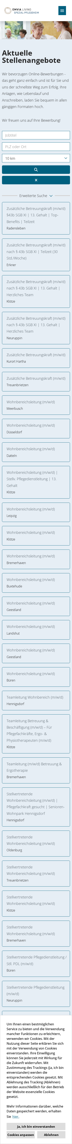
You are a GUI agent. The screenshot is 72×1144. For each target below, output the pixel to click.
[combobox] (36, 158)
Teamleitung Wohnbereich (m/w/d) (35, 697)
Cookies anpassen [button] (20, 1135)
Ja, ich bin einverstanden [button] (36, 1126)
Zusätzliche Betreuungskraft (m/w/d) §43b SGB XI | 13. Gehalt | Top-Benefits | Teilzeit (36, 215)
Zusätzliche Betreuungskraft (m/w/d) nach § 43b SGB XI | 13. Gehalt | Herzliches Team (36, 288)
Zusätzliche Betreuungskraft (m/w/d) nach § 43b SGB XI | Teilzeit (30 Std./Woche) (36, 251)
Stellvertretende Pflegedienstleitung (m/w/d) (35, 990)
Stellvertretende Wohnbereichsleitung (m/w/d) (31, 840)
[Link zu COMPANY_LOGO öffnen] (21, 10)
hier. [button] (15, 1116)
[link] (36, 218)
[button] (36, 195)
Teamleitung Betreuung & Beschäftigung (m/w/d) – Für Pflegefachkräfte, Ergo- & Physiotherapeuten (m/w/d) (29, 730)
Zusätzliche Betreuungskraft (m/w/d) (36, 354)
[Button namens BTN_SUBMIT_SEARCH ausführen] (36, 169)
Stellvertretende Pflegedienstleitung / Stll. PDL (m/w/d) (37, 960)
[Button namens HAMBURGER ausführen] (62, 10)
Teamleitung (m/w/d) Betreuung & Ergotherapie (34, 767)
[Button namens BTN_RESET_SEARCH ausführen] (36, 180)
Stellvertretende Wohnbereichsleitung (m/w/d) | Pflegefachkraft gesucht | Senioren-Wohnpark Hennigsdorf (36, 803)
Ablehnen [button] (51, 1135)
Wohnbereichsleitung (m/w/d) (32, 401)
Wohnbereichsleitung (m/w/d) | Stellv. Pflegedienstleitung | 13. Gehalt (32, 479)
